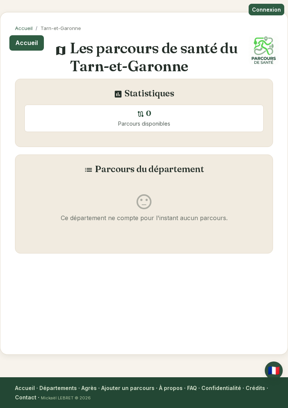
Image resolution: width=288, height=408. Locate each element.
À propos (171, 388)
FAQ (192, 388)
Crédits (255, 388)
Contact (25, 397)
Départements (58, 388)
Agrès (89, 388)
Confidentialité (221, 388)
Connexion (266, 9)
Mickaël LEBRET (57, 397)
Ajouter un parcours (127, 388)
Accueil (24, 28)
